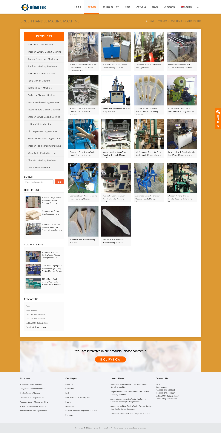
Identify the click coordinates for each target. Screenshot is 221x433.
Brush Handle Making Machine (49, 21)
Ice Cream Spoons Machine (41, 73)
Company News (33, 244)
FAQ (67, 393)
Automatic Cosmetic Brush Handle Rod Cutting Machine (180, 66)
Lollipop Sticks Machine (39, 124)
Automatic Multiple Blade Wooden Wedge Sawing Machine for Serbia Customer (51, 256)
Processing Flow (110, 6)
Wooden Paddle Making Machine (44, 145)
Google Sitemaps (125, 428)
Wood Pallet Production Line (42, 153)
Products (91, 6)
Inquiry (68, 402)
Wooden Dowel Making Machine (44, 116)
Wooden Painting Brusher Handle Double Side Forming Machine (180, 197)
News (155, 6)
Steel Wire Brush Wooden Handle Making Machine (113, 241)
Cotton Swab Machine (39, 167)
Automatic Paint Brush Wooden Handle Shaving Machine (83, 153)
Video (127, 6)
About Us (141, 6)
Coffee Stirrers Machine (40, 87)
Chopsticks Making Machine (42, 160)
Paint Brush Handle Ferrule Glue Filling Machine (116, 110)
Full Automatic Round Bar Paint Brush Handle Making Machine (148, 153)
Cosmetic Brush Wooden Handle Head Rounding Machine (83, 197)
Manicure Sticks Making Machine (44, 138)
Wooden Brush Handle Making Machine (82, 241)
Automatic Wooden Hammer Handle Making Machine (115, 66)
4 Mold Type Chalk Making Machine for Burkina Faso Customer (51, 282)
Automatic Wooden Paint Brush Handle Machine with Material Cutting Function (83, 66)
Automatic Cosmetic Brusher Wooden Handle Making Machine (147, 197)
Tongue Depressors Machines (43, 59)
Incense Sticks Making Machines (44, 109)
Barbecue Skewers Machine (42, 95)
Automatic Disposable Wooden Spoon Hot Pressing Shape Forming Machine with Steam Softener (52, 230)
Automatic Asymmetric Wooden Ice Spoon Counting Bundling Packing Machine (51, 201)
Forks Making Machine (39, 80)
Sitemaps (69, 415)
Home (77, 6)
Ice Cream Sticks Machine (41, 44)
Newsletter (70, 406)
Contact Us (169, 6)
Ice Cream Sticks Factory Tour (77, 397)
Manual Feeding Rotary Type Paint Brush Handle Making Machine (114, 154)
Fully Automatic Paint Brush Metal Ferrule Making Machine (181, 110)
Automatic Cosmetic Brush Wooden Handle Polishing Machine (114, 197)
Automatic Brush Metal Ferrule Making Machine (148, 66)
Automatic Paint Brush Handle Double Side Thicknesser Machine (82, 110)
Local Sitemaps (139, 428)
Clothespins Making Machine (42, 131)
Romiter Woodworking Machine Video (81, 410)
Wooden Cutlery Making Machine (44, 51)
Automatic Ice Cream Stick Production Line (50, 212)
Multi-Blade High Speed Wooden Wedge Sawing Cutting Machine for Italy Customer (52, 269)
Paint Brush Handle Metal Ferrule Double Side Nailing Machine (146, 110)
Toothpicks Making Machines (42, 66)
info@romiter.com (39, 327)
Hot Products (33, 190)
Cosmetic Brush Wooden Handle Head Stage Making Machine (181, 153)
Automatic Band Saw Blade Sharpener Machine (130, 413)
